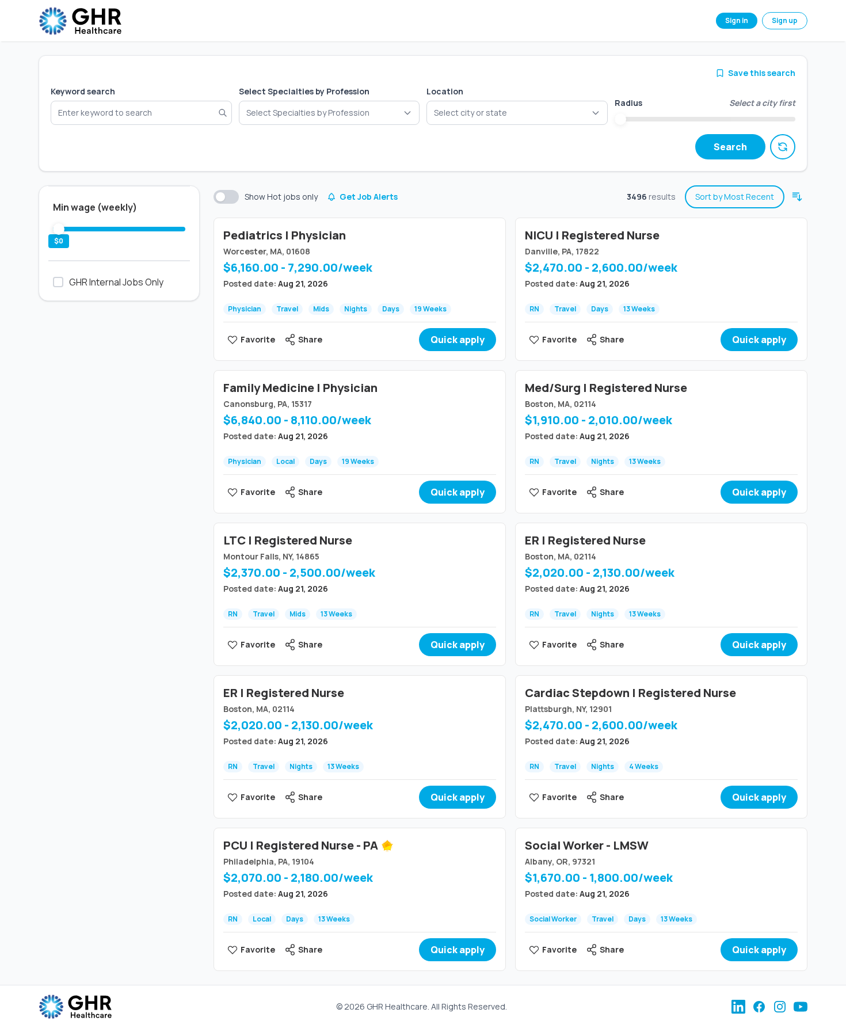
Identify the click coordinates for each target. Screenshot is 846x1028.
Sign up (785, 20)
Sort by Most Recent (734, 196)
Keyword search (83, 91)
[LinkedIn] (738, 1007)
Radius (628, 102)
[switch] (226, 197)
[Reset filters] (782, 146)
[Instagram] (780, 1007)
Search (730, 146)
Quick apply (457, 339)
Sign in (736, 20)
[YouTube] (800, 1007)
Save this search (761, 72)
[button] (517, 113)
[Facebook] (759, 1007)
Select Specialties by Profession (304, 91)
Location (444, 91)
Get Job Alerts (369, 196)
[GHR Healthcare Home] (80, 21)
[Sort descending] (797, 196)
